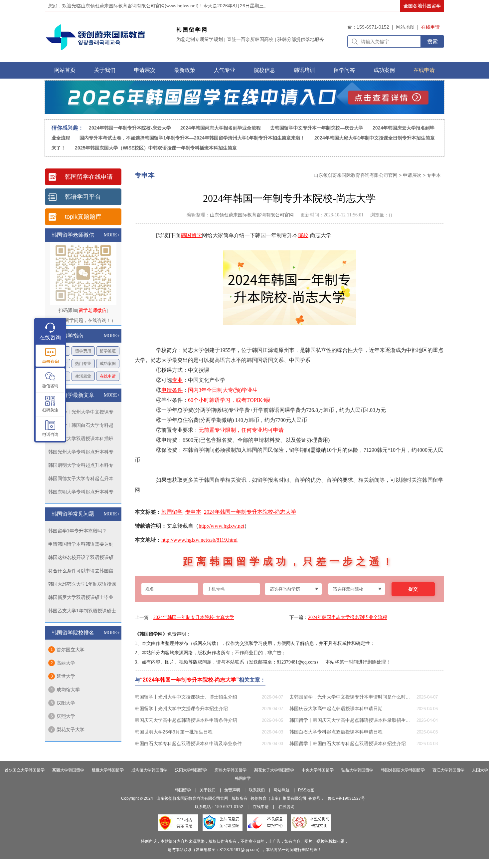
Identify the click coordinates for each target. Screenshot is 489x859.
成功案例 (384, 70)
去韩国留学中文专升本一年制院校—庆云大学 (317, 128)
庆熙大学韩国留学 (230, 770)
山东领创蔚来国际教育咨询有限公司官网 (356, 175)
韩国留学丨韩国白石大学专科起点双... (80, 426)
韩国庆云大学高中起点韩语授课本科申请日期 (336, 708)
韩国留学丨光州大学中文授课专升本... (80, 413)
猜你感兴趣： (67, 128)
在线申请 (430, 27)
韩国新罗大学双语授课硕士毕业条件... (80, 598)
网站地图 (405, 27)
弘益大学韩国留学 (357, 770)
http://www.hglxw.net (221, 526)
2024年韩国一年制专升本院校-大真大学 (193, 617)
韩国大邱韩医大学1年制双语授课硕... (82, 585)
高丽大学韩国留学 (68, 770)
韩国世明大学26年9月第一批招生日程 (174, 731)
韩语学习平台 (83, 196)
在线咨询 (286, 806)
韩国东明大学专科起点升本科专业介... (80, 493)
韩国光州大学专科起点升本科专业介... (80, 453)
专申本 (434, 175)
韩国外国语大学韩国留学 (403, 770)
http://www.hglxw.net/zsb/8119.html (199, 540)
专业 (177, 380)
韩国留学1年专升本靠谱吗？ (77, 530)
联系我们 (257, 790)
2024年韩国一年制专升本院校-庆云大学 (130, 128)
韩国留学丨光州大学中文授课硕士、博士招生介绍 (186, 697)
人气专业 (224, 70)
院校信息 (264, 70)
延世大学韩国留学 (108, 770)
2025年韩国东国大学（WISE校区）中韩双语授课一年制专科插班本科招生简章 (156, 147)
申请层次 (412, 175)
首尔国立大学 (70, 649)
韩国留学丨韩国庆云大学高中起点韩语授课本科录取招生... (349, 720)
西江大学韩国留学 (448, 770)
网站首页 (65, 70)
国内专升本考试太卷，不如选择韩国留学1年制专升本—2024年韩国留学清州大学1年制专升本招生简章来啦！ (192, 138)
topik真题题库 (83, 216)
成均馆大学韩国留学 (149, 770)
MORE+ (112, 234)
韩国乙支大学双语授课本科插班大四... (80, 439)
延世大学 (66, 676)
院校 (303, 235)
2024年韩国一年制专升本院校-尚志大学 (250, 512)
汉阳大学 (66, 703)
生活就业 (83, 376)
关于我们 (104, 70)
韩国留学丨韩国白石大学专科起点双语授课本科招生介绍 (347, 743)
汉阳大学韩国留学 (191, 770)
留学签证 (108, 351)
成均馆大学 (68, 689)
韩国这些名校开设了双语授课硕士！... (80, 558)
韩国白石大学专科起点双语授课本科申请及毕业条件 (188, 743)
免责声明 (232, 790)
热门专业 (83, 363)
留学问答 (344, 70)
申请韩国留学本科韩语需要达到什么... (80, 545)
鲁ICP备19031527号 (346, 798)
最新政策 (184, 70)
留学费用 (83, 351)
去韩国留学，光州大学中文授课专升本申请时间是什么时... (349, 697)
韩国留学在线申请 (89, 176)
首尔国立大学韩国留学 (25, 770)
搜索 (432, 41)
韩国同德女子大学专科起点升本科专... (80, 479)
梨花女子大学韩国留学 (274, 770)
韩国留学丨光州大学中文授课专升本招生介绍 (181, 708)
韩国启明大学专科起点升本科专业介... (80, 466)
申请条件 (172, 390)
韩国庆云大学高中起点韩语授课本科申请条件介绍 (186, 720)
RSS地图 (306, 790)
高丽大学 (66, 663)
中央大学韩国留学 (318, 770)
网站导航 (281, 790)
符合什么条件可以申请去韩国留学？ (80, 572)
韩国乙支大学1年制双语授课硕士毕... (82, 612)
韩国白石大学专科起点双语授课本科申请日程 (336, 731)
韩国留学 (191, 235)
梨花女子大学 (70, 729)
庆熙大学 (66, 716)
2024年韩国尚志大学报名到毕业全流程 (220, 128)
